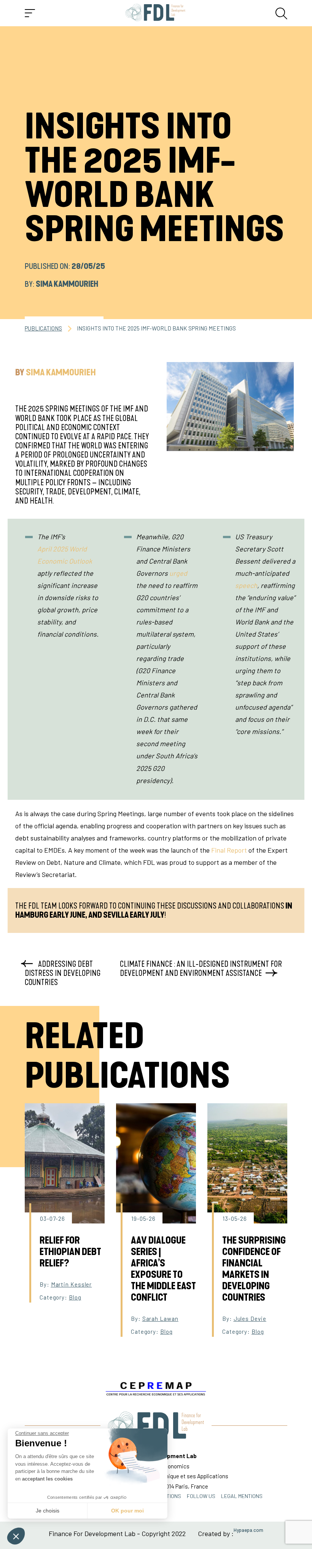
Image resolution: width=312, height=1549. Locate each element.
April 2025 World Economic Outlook (64, 555)
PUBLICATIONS (43, 328)
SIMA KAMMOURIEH (61, 373)
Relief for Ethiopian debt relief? (70, 1252)
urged (178, 573)
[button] (16, 1536)
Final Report (229, 850)
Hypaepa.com (248, 1530)
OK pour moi (127, 1511)
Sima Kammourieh (67, 284)
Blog (75, 1297)
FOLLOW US (201, 1496)
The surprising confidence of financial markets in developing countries (254, 1269)
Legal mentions (242, 1496)
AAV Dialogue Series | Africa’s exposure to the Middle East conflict (163, 1269)
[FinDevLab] (155, 13)
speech (246, 585)
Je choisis (47, 1511)
